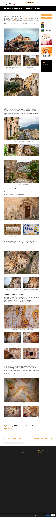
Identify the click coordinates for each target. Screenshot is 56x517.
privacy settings (34, 515)
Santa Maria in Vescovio (15, 19)
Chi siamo (23, 450)
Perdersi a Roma (37, 2)
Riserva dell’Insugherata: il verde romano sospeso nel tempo (48, 27)
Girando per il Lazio (30, 2)
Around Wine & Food (47, 2)
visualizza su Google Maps (8, 428)
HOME (25, 2)
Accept (48, 515)
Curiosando (42, 2)
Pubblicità (23, 452)
